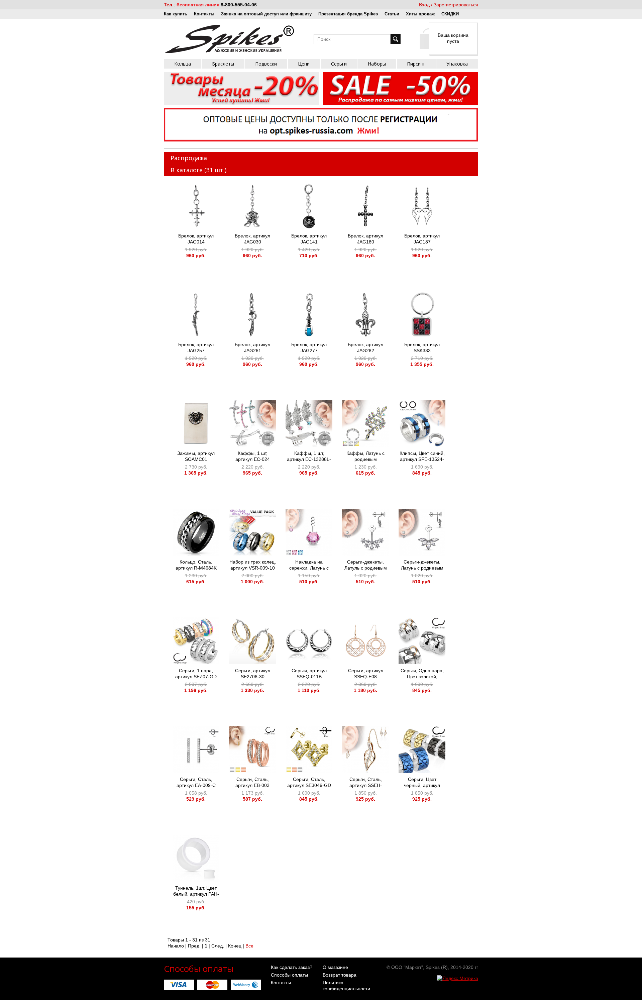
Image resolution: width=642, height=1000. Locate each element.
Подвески (266, 64)
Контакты (204, 13)
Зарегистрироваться (456, 4)
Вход (424, 4)
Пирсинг (416, 64)
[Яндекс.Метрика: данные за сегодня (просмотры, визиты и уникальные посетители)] (457, 978)
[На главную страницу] (229, 39)
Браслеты (223, 64)
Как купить (175, 13)
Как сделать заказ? (291, 967)
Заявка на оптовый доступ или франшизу (266, 13)
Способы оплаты (289, 975)
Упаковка (457, 64)
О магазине (335, 967)
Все (249, 945)
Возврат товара (339, 975)
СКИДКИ (450, 13)
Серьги (339, 64)
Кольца (182, 64)
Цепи (304, 64)
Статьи (392, 13)
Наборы (377, 64)
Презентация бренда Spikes (348, 13)
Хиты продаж (420, 13)
